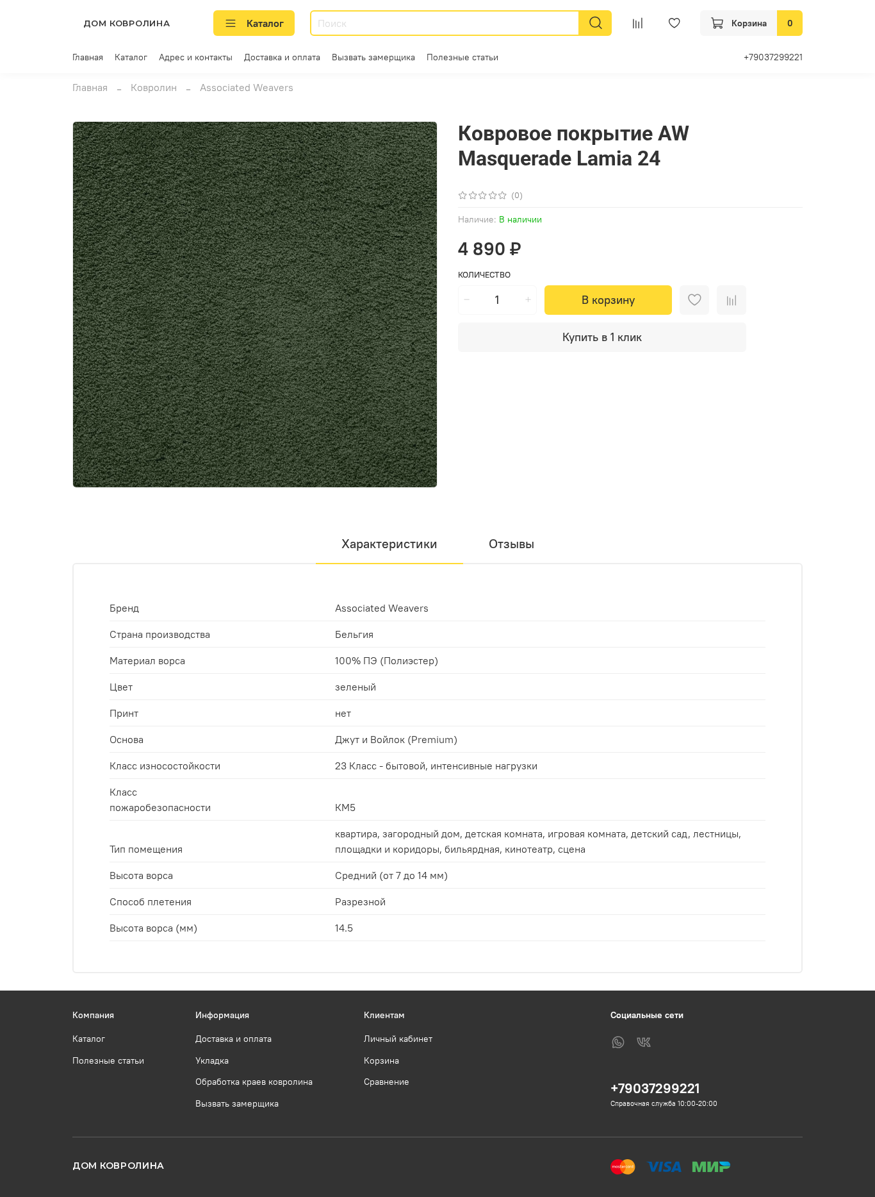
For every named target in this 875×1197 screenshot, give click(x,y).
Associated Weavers (246, 87)
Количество (484, 275)
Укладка (212, 1060)
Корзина (381, 1060)
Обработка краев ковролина (254, 1081)
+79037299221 (773, 57)
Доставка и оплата (282, 57)
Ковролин (154, 87)
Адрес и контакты (196, 57)
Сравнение (386, 1081)
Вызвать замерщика (373, 57)
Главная (87, 57)
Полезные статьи (462, 57)
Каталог (265, 23)
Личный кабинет (398, 1038)
